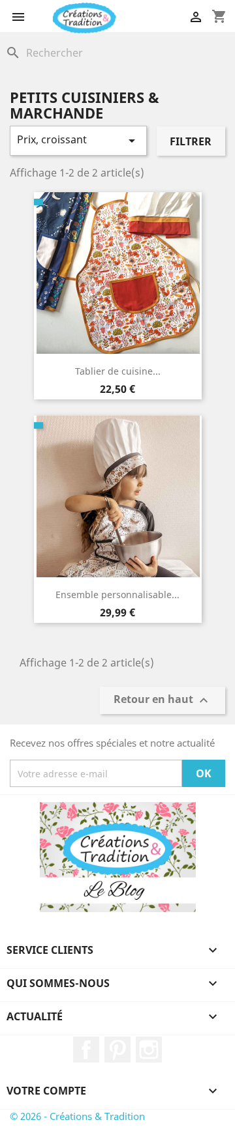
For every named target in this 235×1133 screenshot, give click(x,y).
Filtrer (191, 141)
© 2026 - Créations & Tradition (77, 1116)
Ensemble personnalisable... (117, 594)
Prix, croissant (78, 140)
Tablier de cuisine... (118, 371)
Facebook (86, 1050)
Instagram (149, 1050)
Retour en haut (163, 701)
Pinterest (117, 1050)
